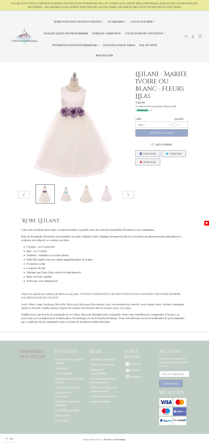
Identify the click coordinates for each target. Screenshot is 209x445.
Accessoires (61, 368)
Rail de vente (62, 415)
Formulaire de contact (102, 359)
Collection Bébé (64, 373)
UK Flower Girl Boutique (115, 439)
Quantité (179, 118)
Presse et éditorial (100, 401)
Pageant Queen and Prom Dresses (69, 380)
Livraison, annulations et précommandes (104, 380)
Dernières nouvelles (32, 354)
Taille (138, 118)
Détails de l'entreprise (102, 364)
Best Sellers (61, 420)
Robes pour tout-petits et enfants (69, 361)
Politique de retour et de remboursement (103, 389)
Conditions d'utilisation (103, 396)
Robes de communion (67, 387)
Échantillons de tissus (67, 410)
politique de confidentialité (98, 371)
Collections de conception (63, 394)
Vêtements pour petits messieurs (67, 403)
